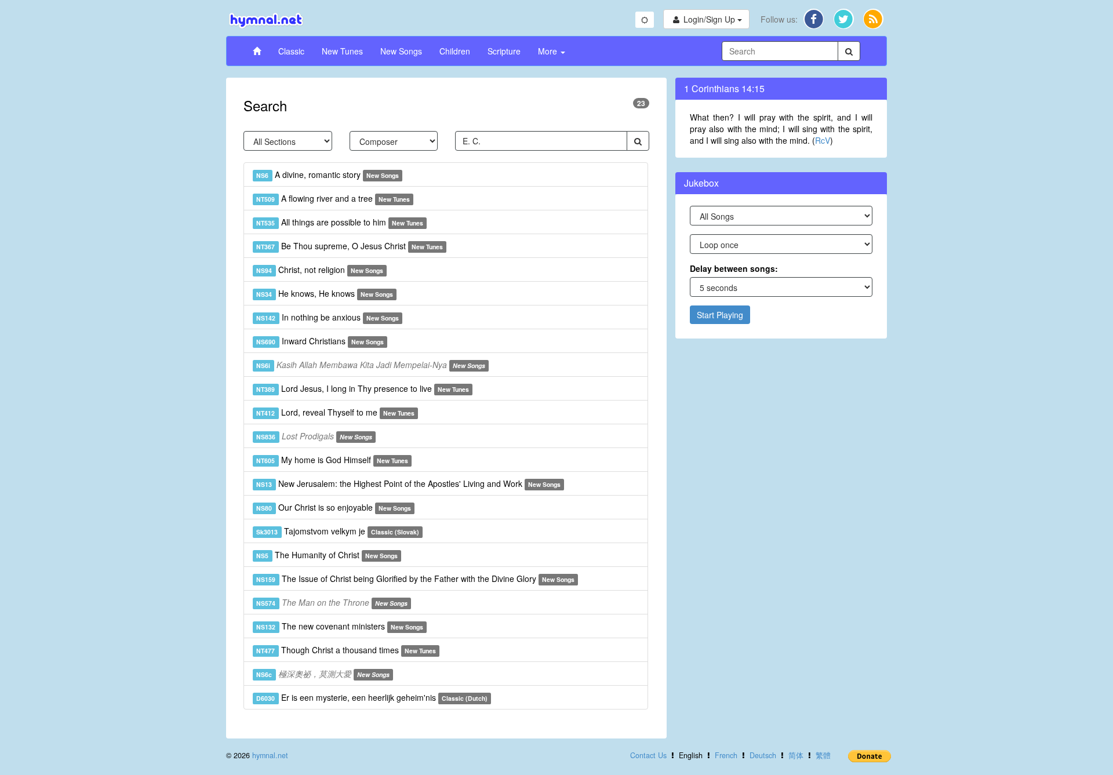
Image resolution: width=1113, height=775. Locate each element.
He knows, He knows (324, 293)
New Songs (401, 51)
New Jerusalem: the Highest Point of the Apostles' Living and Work (408, 483)
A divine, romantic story (327, 174)
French (726, 755)
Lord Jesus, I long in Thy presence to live (362, 388)
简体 (795, 755)
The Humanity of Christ (327, 555)
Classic (291, 51)
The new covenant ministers (339, 626)
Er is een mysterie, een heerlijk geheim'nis (372, 697)
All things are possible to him (339, 222)
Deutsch (763, 755)
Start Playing (720, 315)
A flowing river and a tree (333, 198)
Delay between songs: (734, 268)
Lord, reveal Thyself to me (335, 412)
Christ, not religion (319, 269)
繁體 (823, 755)
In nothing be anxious (327, 317)
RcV (822, 140)
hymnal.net (270, 755)
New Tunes (342, 51)
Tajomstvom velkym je (337, 531)
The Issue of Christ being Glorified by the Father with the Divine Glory (415, 578)
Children (454, 51)
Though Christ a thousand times (346, 650)
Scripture (504, 51)
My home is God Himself (332, 459)
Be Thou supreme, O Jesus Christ (349, 246)
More (548, 51)
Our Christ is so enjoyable (333, 507)
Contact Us (648, 755)
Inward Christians (320, 341)
